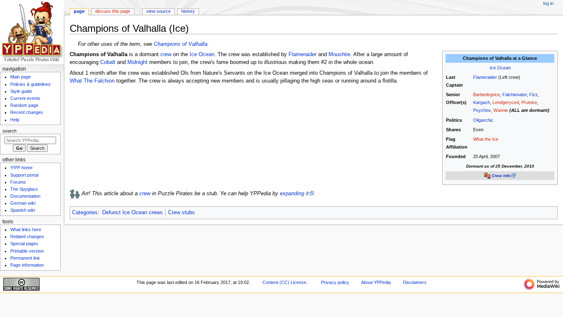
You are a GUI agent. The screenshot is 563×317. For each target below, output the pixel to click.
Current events (25, 98)
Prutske (529, 102)
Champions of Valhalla (180, 44)
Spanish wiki (22, 210)
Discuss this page (112, 11)
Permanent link (25, 257)
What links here (25, 229)
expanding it (294, 193)
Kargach (481, 102)
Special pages (24, 243)
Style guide (21, 91)
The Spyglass (24, 189)
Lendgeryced (506, 102)
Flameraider (485, 77)
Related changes (27, 236)
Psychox (482, 110)
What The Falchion (92, 81)
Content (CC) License (284, 282)
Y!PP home (21, 167)
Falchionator (514, 94)
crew (165, 54)
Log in (548, 3)
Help (14, 119)
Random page (24, 105)
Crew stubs (181, 212)
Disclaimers (415, 282)
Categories (85, 212)
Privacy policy (335, 282)
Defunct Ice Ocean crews (132, 212)
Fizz (533, 94)
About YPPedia (376, 282)
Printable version (27, 250)
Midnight (137, 62)
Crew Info (501, 175)
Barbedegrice (486, 94)
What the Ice (485, 139)
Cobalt (107, 62)
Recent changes (26, 112)
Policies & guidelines (30, 84)
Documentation (25, 196)
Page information (27, 265)
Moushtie (339, 54)
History (188, 11)
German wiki (22, 203)
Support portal (24, 175)
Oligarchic (483, 120)
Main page (20, 76)
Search (9, 130)
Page (79, 11)
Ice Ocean (500, 67)
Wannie (500, 110)
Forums (18, 182)
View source (158, 11)
